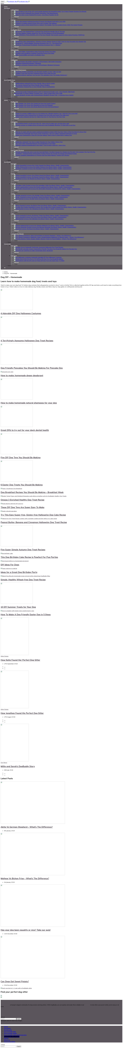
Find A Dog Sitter (9, 1041)
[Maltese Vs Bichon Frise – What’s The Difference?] (33, 875)
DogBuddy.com (5, 1005)
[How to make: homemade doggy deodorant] (7, 372)
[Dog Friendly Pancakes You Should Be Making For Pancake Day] (17, 364)
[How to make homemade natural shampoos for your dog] (17, 399)
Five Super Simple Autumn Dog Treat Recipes (23, 549)
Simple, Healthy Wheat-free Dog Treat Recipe (23, 579)
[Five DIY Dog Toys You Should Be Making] (17, 454)
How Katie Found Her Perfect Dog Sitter (20, 660)
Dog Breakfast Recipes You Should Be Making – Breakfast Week (32, 492)
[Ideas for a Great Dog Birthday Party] (9, 568)
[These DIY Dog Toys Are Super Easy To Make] (12, 503)
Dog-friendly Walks (10, 1033)
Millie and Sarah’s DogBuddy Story (18, 766)
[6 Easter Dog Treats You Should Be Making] (17, 481)
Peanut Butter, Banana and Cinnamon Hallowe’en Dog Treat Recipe (34, 522)
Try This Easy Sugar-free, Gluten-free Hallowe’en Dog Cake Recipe (33, 515)
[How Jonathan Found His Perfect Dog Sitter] (15, 708)
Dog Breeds (8, 1030)
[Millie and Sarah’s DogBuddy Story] (15, 761)
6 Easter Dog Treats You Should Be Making (22, 484)
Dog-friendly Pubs (10, 1031)
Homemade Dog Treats (11, 1036)
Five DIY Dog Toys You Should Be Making (20, 457)
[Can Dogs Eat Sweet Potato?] (33, 978)
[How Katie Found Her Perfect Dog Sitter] (15, 654)
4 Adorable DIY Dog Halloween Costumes (21, 313)
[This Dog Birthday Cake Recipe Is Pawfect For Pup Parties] (7, 553)
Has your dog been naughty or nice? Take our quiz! (25, 930)
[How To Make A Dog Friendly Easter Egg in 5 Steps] (17, 611)
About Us (7, 1040)
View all (16, 16)
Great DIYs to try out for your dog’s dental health (25, 430)
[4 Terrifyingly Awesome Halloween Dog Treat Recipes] (17, 337)
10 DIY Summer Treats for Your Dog (18, 607)
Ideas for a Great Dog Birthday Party (19, 572)
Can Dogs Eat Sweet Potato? (15, 981)
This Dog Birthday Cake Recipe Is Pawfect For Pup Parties (29, 557)
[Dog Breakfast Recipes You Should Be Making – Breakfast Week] (11, 488)
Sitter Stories (4, 656)
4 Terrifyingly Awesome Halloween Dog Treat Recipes (27, 340)
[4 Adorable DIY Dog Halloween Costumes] (17, 309)
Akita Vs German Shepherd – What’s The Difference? (27, 827)
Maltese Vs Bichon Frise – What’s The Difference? (25, 878)
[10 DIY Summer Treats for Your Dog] (17, 603)
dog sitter (87, 1005)
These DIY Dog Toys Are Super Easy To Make (22, 507)
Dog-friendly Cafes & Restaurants (15, 1035)
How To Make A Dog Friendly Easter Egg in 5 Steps (26, 614)
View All (16, 108)
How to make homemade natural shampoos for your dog (29, 403)
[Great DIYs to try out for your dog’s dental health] (17, 426)
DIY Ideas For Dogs (10, 564)
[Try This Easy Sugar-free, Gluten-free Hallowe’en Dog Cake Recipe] (9, 511)
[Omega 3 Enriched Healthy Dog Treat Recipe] (33, 496)
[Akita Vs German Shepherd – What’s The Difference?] (33, 823)
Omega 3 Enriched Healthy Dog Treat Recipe (22, 500)
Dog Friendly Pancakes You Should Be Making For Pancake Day (32, 368)
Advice (6, 1038)
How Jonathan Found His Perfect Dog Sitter (22, 713)
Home (6, 272)
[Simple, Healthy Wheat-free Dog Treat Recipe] (25, 576)
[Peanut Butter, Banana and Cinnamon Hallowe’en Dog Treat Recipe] (29, 518)
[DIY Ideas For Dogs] (15, 561)
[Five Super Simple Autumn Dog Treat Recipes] (17, 546)
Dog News (4, 762)
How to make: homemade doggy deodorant (22, 375)
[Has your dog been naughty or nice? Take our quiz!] (33, 926)
